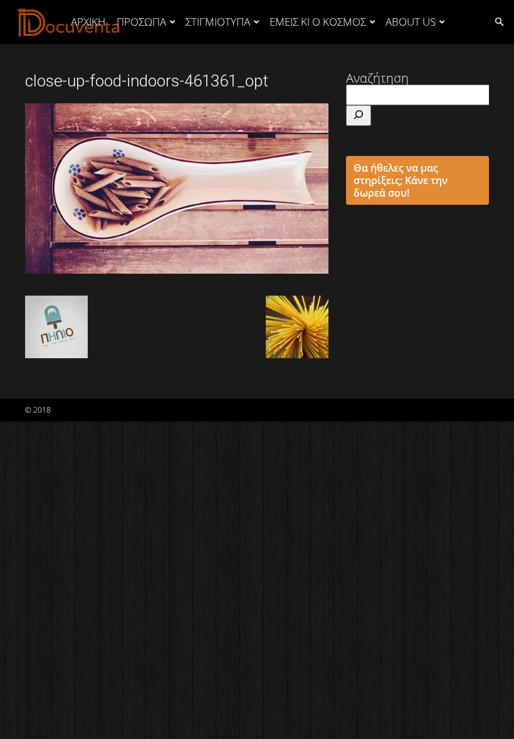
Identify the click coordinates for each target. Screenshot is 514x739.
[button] (499, 21)
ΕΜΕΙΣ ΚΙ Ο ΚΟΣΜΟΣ (318, 21)
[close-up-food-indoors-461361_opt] (176, 269)
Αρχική (88, 21)
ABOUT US (411, 21)
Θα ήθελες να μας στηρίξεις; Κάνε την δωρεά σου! (401, 180)
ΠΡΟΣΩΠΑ (141, 21)
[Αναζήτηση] (358, 115)
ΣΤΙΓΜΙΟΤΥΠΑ (218, 21)
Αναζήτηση (377, 78)
